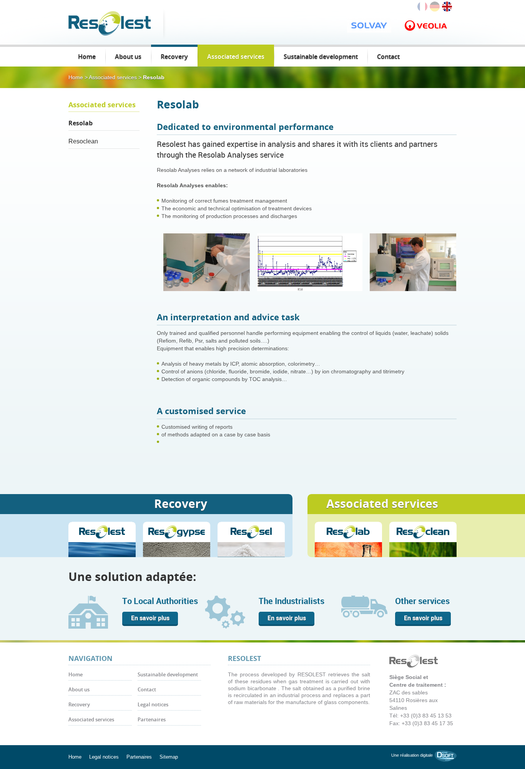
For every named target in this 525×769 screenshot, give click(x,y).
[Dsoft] (446, 755)
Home (87, 56)
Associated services (235, 56)
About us (128, 56)
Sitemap (168, 757)
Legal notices (153, 704)
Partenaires (152, 719)
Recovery (174, 56)
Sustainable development (321, 56)
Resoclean (83, 141)
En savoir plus (150, 618)
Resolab (80, 123)
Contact (388, 56)
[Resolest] (109, 23)
